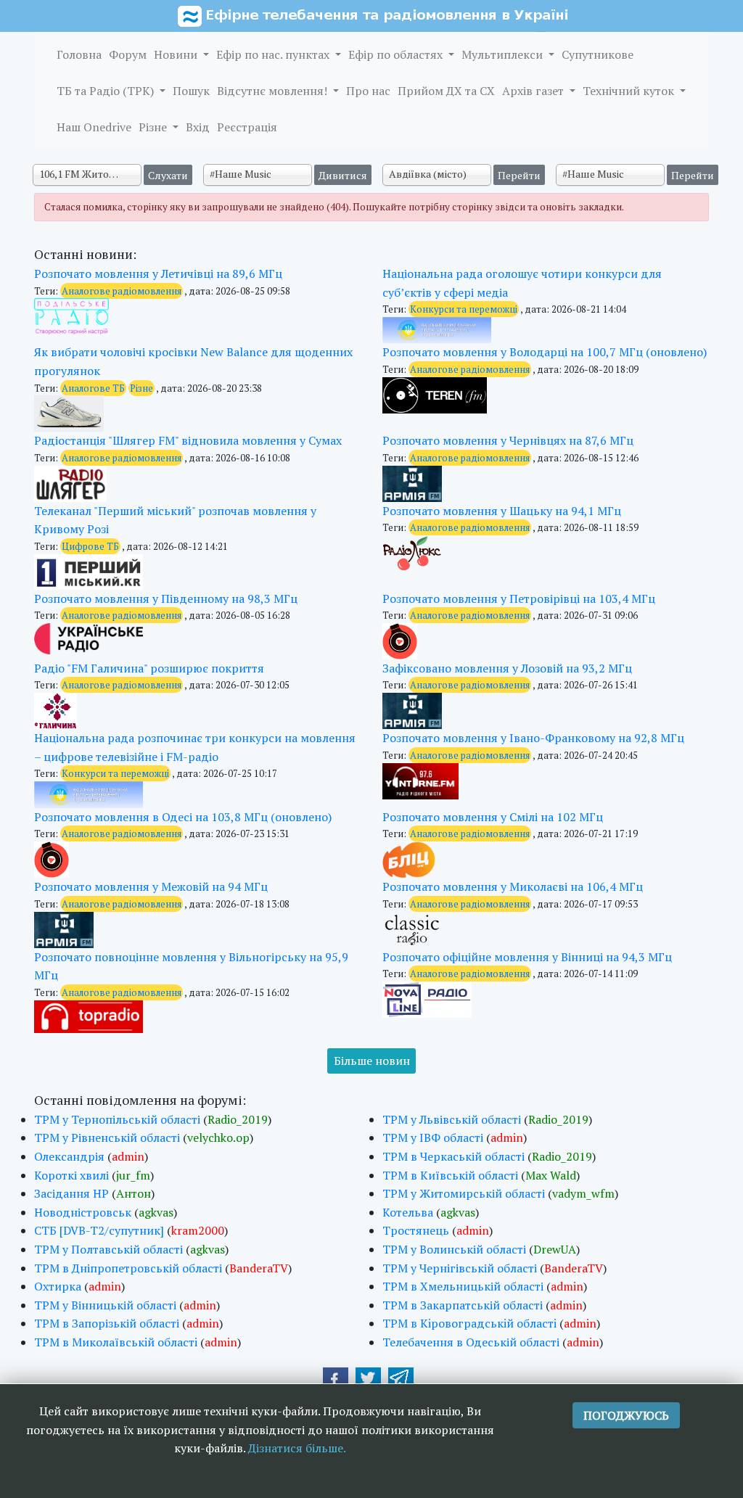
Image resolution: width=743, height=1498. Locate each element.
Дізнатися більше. (297, 1448)
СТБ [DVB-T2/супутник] (99, 1230)
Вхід (198, 127)
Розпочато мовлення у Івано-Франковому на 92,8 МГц (533, 738)
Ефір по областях (397, 54)
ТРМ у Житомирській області (463, 1193)
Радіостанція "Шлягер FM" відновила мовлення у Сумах (188, 440)
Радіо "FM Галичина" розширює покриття (149, 668)
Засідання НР (71, 1193)
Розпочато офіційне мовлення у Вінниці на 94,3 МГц (527, 957)
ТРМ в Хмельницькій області (462, 1286)
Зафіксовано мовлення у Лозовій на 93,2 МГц (507, 668)
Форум (128, 54)
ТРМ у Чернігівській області (459, 1268)
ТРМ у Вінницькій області (105, 1305)
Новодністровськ (82, 1212)
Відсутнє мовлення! (273, 91)
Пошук (191, 91)
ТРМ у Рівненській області (107, 1137)
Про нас (368, 91)
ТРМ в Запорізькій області (106, 1323)
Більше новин (372, 1061)
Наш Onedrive (94, 127)
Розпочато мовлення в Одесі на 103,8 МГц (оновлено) (183, 817)
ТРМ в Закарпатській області (462, 1305)
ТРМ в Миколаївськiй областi (115, 1342)
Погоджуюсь (626, 1415)
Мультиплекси (503, 54)
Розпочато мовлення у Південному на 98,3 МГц (165, 598)
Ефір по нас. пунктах (274, 54)
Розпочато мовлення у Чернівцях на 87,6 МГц (507, 440)
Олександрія (69, 1156)
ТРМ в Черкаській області (453, 1156)
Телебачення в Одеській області (470, 1342)
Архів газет (534, 91)
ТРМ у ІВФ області (432, 1137)
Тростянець (415, 1230)
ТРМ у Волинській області (454, 1249)
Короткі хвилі (71, 1175)
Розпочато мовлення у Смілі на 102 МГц (492, 817)
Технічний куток (630, 91)
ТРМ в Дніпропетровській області (128, 1268)
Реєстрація (247, 127)
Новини (177, 54)
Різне (154, 127)
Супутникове (597, 54)
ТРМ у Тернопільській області (117, 1119)
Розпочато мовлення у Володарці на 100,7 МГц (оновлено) (544, 352)
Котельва (407, 1212)
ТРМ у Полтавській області (108, 1249)
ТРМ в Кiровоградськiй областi (469, 1323)
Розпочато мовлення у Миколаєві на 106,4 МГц (512, 886)
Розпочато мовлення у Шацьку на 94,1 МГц (501, 511)
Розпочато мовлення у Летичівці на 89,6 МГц (158, 273)
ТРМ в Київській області (450, 1175)
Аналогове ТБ (93, 388)
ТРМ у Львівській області (451, 1119)
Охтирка (57, 1286)
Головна (79, 54)
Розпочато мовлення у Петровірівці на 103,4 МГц (518, 598)
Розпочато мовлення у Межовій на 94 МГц (151, 886)
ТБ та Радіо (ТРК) (107, 91)
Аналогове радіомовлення (121, 290)
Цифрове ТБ (90, 546)
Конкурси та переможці (463, 309)
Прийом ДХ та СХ (446, 91)
